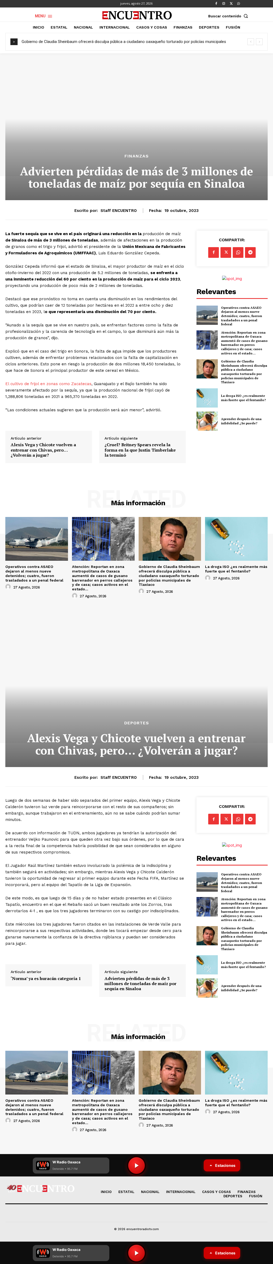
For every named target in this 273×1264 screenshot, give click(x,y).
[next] (259, 41)
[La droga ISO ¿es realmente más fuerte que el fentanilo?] (207, 398)
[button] (229, 16)
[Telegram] (250, 252)
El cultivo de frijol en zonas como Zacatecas (48, 383)
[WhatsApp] (238, 3)
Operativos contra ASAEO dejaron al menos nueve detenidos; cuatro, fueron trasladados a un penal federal (241, 316)
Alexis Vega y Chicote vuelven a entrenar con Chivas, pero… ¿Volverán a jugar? (43, 450)
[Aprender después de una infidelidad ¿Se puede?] (207, 421)
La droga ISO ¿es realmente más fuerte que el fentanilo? (243, 398)
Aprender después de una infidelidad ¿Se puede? (241, 421)
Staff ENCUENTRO (119, 210)
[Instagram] (223, 3)
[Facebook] (216, 3)
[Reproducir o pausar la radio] (136, 1253)
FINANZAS (137, 156)
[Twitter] (231, 3)
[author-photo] (8, 587)
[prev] (250, 41)
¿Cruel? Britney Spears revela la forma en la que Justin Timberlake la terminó (140, 450)
